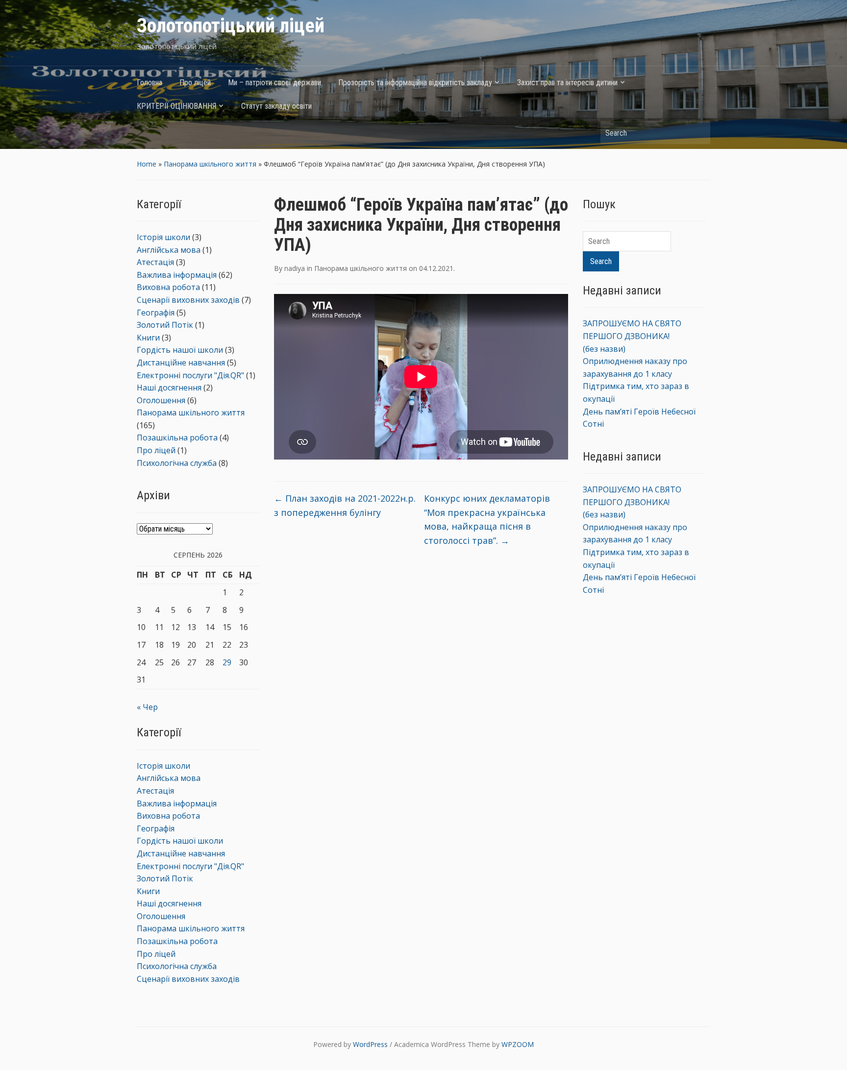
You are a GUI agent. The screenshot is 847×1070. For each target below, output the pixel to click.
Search (698, 132)
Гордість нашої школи (180, 349)
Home (146, 164)
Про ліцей (195, 82)
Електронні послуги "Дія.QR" (190, 375)
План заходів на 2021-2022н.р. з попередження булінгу (345, 505)
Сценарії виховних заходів (188, 299)
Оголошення (161, 400)
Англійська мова (168, 249)
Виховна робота (168, 287)
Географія (155, 312)
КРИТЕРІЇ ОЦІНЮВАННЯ (176, 106)
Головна (149, 82)
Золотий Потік (165, 324)
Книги (148, 337)
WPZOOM (517, 1044)
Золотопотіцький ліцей (230, 25)
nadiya (294, 268)
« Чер (147, 707)
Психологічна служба (177, 463)
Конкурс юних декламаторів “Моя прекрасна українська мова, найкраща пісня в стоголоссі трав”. (487, 519)
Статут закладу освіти (276, 106)
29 (227, 662)
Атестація (155, 262)
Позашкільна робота (177, 437)
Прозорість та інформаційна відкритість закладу (415, 82)
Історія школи (163, 237)
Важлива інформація (177, 274)
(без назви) (604, 348)
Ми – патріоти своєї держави (274, 82)
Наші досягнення (169, 387)
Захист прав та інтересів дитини (567, 82)
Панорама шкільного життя (210, 164)
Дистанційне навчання (181, 362)
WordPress (370, 1044)
